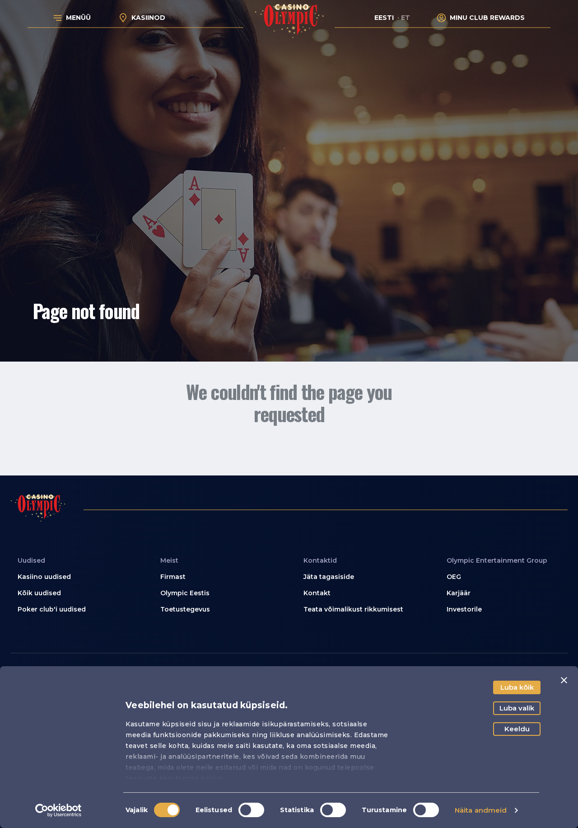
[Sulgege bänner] (564, 680)
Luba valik (516, 708)
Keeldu (517, 728)
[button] (74, 577)
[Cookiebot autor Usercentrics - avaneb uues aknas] (58, 810)
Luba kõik (517, 687)
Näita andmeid (481, 810)
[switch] (251, 810)
